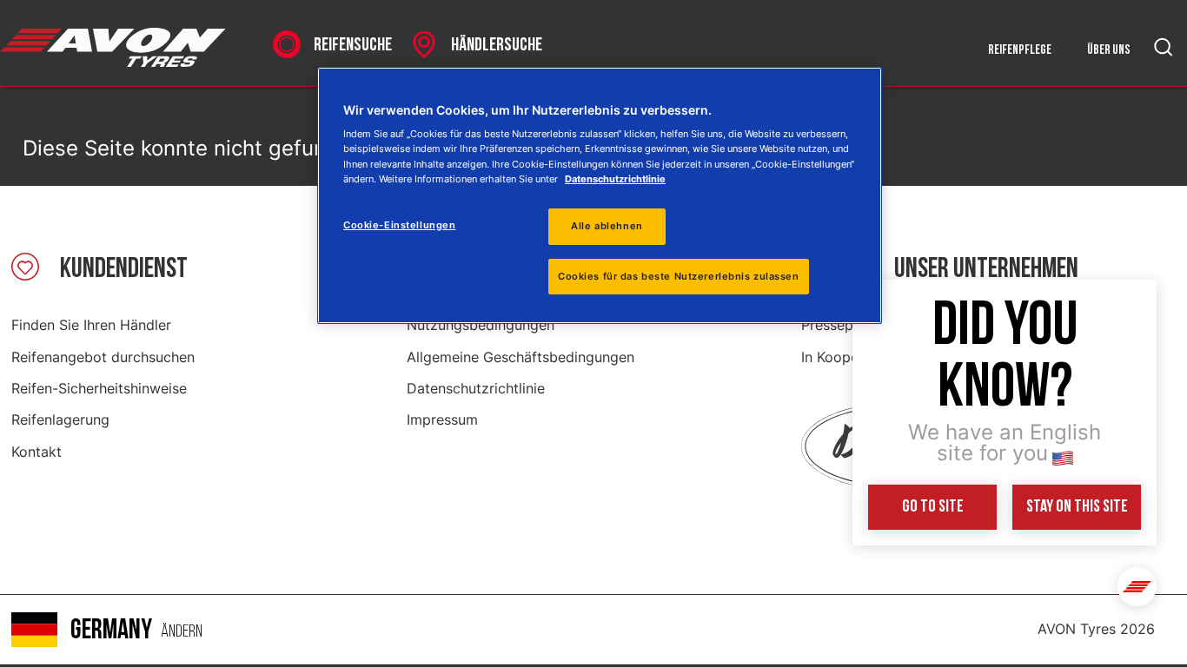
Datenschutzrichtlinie (476, 388)
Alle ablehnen (606, 226)
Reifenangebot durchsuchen (103, 357)
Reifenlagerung (60, 419)
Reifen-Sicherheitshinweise (99, 388)
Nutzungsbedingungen (480, 325)
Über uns (1109, 50)
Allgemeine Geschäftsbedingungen (520, 357)
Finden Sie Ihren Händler (91, 325)
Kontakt (36, 451)
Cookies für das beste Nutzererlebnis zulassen (678, 276)
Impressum (442, 419)
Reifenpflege (1019, 50)
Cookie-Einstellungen (399, 225)
